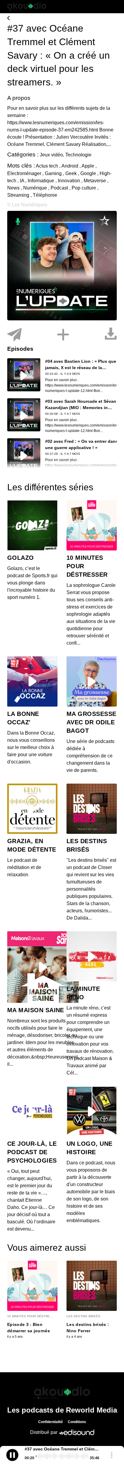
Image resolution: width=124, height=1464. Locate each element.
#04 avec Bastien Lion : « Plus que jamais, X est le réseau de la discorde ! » (80, 367)
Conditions (77, 1422)
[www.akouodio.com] (62, 19)
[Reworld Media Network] (62, 1393)
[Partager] (14, 335)
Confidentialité (50, 1422)
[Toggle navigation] (112, 7)
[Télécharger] (111, 335)
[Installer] (63, 335)
